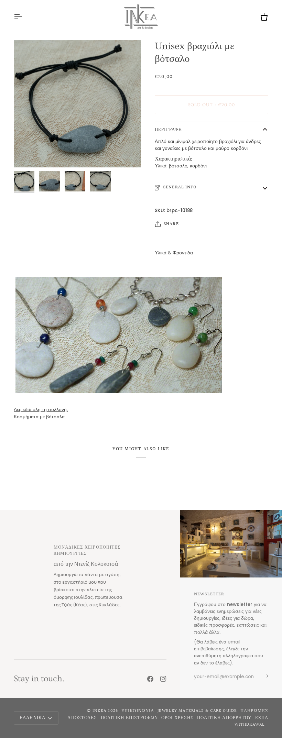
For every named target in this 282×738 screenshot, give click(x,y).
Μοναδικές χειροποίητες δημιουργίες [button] (87, 550)
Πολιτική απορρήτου (224, 717)
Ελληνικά (32, 717)
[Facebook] (150, 679)
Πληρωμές (254, 710)
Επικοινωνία (137, 710)
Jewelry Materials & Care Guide (197, 710)
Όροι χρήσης (177, 717)
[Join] (262, 676)
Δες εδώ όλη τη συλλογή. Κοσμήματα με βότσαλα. (41, 413)
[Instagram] (163, 679)
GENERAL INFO (180, 187)
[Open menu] (24, 17)
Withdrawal (250, 724)
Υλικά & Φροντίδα (174, 253)
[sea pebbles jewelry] (141, 335)
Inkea (100, 710)
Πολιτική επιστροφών (129, 717)
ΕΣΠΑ (262, 717)
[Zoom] (77, 103)
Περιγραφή (168, 129)
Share (171, 224)
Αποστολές (82, 717)
